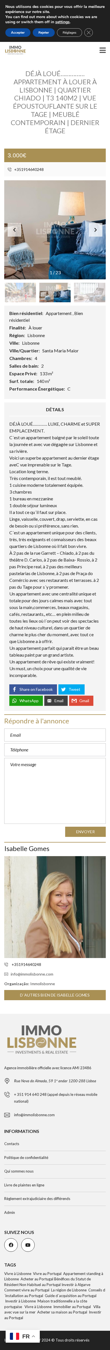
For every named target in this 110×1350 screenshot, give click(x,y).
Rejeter (43, 32)
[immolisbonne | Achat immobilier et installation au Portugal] (13, 50)
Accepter (18, 32)
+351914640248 (28, 169)
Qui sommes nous (19, 1171)
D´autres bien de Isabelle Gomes (55, 995)
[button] (95, 230)
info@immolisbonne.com (32, 974)
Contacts (11, 1143)
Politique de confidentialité (26, 1157)
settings (62, 22)
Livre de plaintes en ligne (24, 1185)
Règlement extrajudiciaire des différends (37, 1198)
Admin (9, 1212)
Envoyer (85, 831)
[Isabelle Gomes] (55, 907)
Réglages (69, 32)
